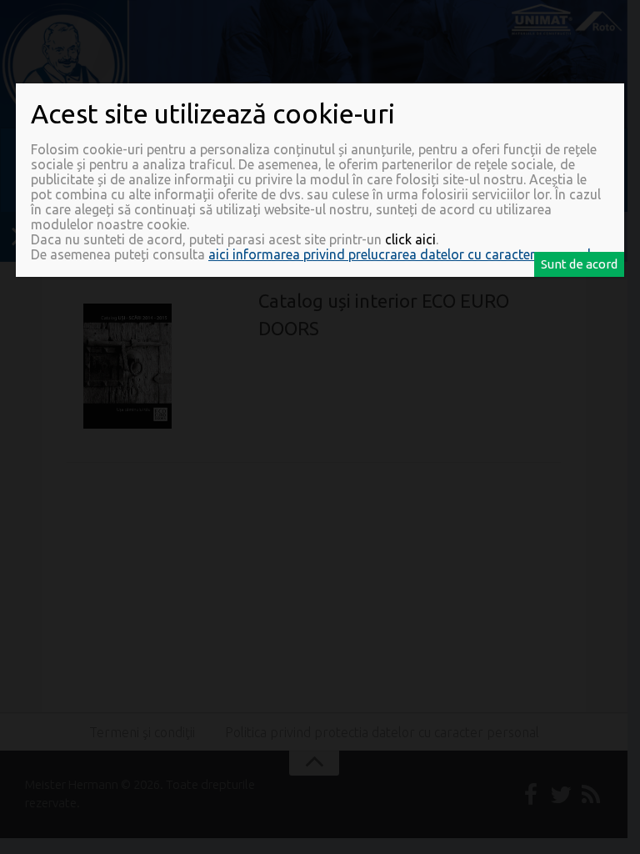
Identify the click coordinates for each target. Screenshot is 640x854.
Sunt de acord (579, 264)
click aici (410, 239)
